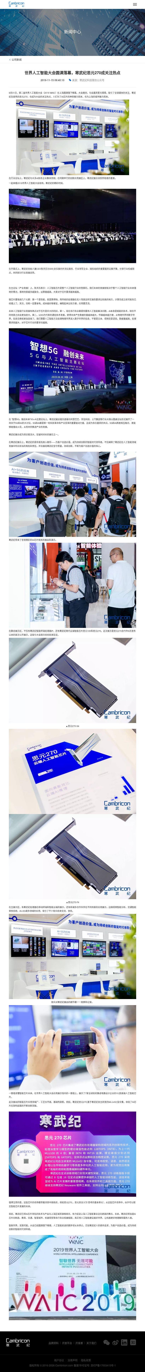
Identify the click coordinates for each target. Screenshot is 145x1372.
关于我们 (91, 1343)
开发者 (79, 1343)
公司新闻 (16, 59)
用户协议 (59, 1360)
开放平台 (67, 1343)
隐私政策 (86, 1360)
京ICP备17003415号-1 (103, 1365)
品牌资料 (54, 1343)
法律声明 (72, 1360)
